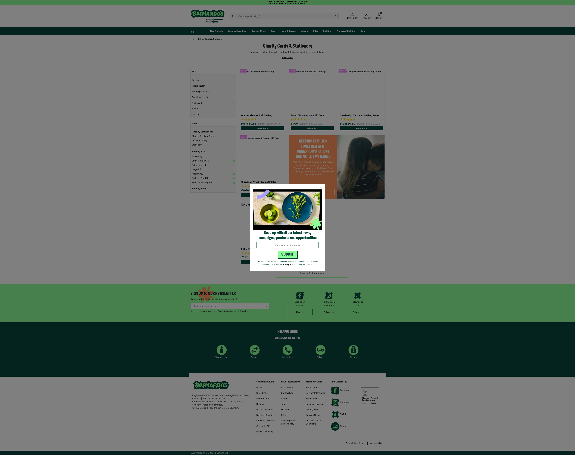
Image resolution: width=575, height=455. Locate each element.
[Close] (320, 187)
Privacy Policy (289, 264)
